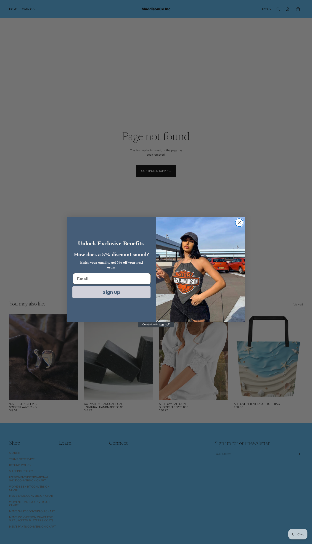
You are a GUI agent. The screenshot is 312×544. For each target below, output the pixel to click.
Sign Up (111, 292)
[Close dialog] (239, 223)
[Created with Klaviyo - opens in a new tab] (156, 324)
